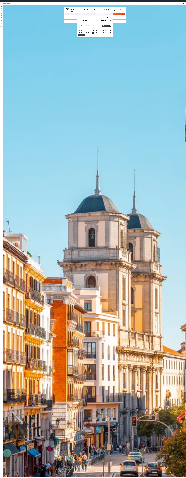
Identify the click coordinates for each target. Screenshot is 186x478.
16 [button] (105, 30)
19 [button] (96, 32)
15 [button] (81, 30)
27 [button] (93, 32)
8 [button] (81, 27)
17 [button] (86, 30)
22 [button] (81, 32)
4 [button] (88, 25)
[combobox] (67, 11)
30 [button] (83, 34)
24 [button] (86, 32)
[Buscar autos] (1, 11)
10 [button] (86, 27)
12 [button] (96, 30)
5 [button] (96, 27)
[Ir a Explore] (1, 13)
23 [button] (105, 32)
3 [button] (86, 25)
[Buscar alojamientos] (1, 9)
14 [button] (79, 30)
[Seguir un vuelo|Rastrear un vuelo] (1, 15)
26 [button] (90, 32)
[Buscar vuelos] (1, 7)
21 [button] (79, 32)
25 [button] (88, 32)
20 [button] (93, 30)
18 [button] (88, 30)
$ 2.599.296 (68, 10)
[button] (185, 1)
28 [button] (79, 34)
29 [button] (81, 34)
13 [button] (93, 27)
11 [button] (88, 27)
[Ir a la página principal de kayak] (6, 3)
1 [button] (81, 25)
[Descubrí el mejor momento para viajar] (1, 18)
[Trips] (1, 20)
